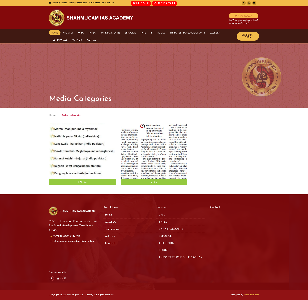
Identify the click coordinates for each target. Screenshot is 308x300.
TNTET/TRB (147, 33)
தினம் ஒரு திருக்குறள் (243, 16)
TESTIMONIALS (59, 40)
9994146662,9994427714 (66, 236)
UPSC (81, 33)
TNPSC (92, 33)
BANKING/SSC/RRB (110, 33)
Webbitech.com (251, 295)
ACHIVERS (77, 40)
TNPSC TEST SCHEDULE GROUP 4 (187, 33)
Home (108, 215)
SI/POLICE (130, 33)
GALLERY (215, 33)
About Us (110, 222)
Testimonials (112, 229)
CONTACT (92, 40)
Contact (110, 243)
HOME (54, 33)
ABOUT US (68, 33)
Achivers (110, 236)
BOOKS (161, 33)
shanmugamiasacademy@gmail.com (75, 241)
